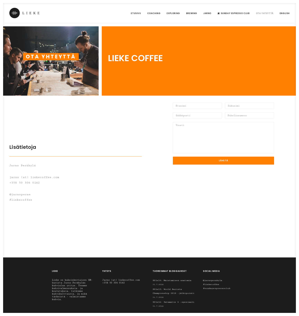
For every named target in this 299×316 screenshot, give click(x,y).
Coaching (154, 13)
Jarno (207, 13)
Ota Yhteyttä (264, 13)
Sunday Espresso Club (235, 13)
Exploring (173, 13)
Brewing (191, 13)
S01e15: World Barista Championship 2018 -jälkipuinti (173, 291)
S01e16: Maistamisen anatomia (172, 280)
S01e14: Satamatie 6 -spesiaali (173, 302)
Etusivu (136, 13)
